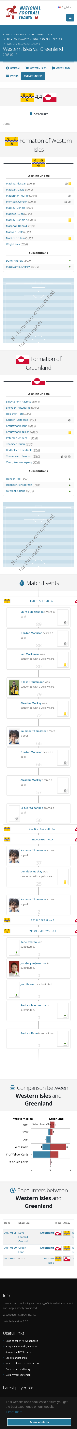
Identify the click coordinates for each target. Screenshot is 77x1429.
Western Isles (38, 68)
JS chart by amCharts (43, 1124)
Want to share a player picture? (23, 1363)
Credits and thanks (16, 1357)
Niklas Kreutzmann (32, 682)
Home (57, 1223)
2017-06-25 (10, 1232)
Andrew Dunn (29, 1033)
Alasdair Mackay (31, 703)
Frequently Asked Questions (21, 1346)
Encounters (34, 76)
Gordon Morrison (31, 633)
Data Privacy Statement (18, 1374)
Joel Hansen (28, 984)
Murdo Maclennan (32, 612)
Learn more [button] (14, 1412)
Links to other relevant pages (22, 1340)
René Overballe (30, 942)
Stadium (24, 1223)
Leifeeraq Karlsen (32, 808)
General (14, 68)
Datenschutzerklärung (18, 1369)
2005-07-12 (10, 1258)
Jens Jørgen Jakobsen (34, 963)
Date (7, 1223)
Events (14, 76)
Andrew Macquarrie (33, 1005)
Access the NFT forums (18, 1352)
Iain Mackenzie (30, 654)
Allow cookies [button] (39, 1422)
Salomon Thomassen (34, 731)
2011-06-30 (10, 1247)
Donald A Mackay (31, 871)
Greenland (63, 68)
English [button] (65, 7)
